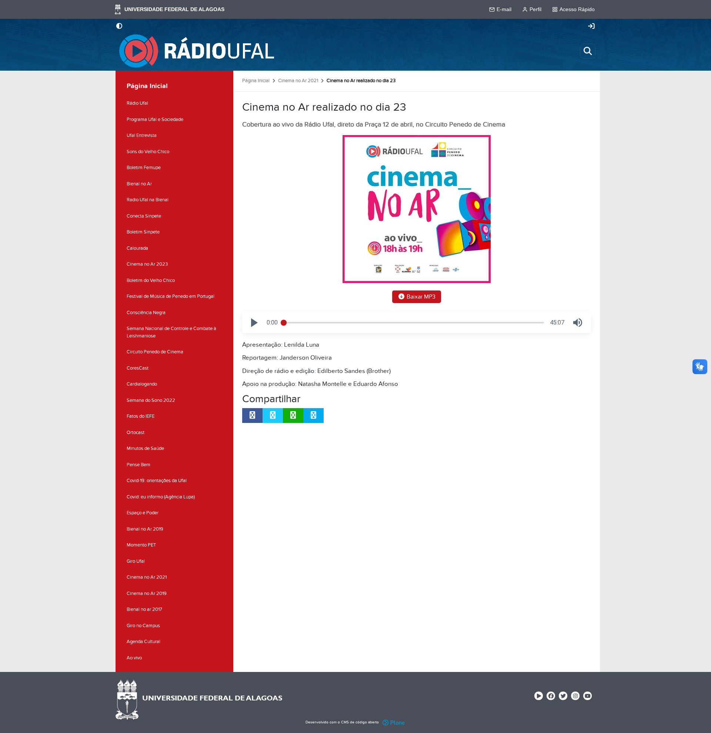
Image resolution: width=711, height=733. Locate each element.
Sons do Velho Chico (148, 152)
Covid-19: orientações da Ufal (157, 481)
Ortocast (135, 433)
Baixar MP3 (420, 296)
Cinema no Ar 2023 (147, 264)
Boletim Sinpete (143, 232)
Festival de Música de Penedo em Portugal (170, 296)
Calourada (137, 248)
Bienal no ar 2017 (144, 609)
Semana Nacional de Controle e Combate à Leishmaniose (171, 332)
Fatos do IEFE (140, 416)
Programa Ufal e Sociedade (155, 119)
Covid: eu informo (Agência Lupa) (161, 497)
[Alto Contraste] (119, 26)
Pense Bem (138, 465)
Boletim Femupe (144, 168)
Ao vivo (134, 658)
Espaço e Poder (142, 513)
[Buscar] (587, 51)
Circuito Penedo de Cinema (155, 352)
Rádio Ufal (137, 103)
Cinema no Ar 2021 (298, 81)
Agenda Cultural (143, 642)
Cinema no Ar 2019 (147, 593)
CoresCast (137, 368)
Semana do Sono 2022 (151, 400)
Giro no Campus (143, 626)
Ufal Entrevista (142, 135)
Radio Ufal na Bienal (147, 200)
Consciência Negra (146, 313)
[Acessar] (591, 26)
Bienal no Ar (139, 184)
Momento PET (141, 545)
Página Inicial (256, 81)
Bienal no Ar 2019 (145, 529)
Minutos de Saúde (145, 448)
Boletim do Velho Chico (151, 280)
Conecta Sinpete (144, 216)
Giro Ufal (136, 561)
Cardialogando (142, 384)
